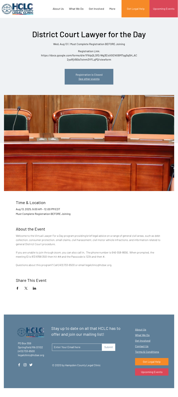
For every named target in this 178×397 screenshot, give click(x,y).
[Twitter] (31, 365)
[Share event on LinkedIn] (34, 288)
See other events (89, 78)
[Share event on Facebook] (17, 288)
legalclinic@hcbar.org (31, 355)
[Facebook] (19, 365)
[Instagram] (25, 365)
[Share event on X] (26, 288)
